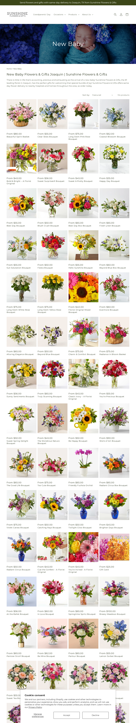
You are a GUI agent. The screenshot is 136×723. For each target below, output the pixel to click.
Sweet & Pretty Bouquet (81, 181)
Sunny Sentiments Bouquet (20, 396)
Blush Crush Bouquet (48, 226)
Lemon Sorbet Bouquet (111, 656)
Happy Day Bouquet (109, 181)
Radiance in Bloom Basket (112, 354)
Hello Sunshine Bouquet (81, 268)
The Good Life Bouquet (18, 485)
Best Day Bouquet (16, 226)
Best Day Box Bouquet (80, 226)
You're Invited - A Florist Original (81, 570)
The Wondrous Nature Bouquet (49, 442)
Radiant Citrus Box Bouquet (113, 485)
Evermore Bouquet (109, 310)
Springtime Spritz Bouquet (82, 614)
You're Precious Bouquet (111, 396)
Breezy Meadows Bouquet (112, 614)
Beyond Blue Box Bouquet (112, 268)
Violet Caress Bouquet (18, 527)
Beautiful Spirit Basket (18, 136)
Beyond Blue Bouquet (49, 354)
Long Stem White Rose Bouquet (18, 311)
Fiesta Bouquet (45, 268)
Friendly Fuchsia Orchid (81, 485)
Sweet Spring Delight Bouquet (17, 442)
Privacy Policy (35, 707)
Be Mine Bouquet (46, 656)
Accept (66, 715)
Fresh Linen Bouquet (109, 226)
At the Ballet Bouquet (18, 614)
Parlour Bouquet (77, 656)
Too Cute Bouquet (47, 485)
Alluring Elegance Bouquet (20, 354)
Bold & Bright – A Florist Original (19, 182)
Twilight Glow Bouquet (80, 527)
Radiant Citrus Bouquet (18, 569)
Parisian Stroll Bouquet (18, 656)
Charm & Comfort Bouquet (82, 354)
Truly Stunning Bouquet (50, 396)
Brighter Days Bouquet (111, 527)
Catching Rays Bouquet (49, 527)
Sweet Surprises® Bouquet (51, 181)
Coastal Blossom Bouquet (112, 136)
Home (9, 69)
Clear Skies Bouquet (48, 136)
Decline (95, 715)
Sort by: (86, 95)
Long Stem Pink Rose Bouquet (79, 137)
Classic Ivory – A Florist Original (80, 397)
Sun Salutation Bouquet (19, 268)
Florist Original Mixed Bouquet (79, 311)
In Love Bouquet (46, 614)
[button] (59, 14)
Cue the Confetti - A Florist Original (51, 570)
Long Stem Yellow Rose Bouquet (49, 311)
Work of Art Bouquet (109, 441)
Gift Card (104, 569)
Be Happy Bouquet (78, 441)
